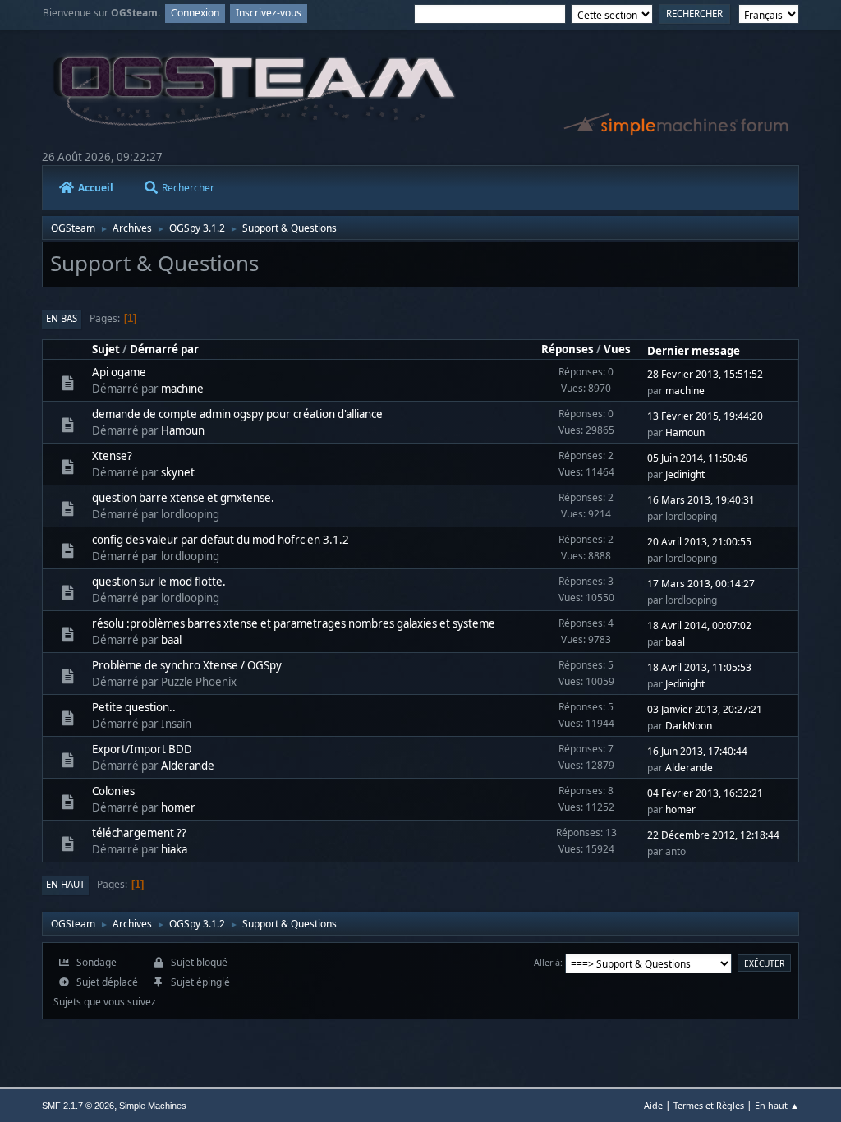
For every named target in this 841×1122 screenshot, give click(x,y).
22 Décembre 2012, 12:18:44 (713, 835)
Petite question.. (134, 707)
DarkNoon (688, 726)
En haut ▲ (777, 1105)
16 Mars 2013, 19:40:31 (701, 500)
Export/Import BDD (142, 749)
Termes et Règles (708, 1105)
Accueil (95, 188)
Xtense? (112, 455)
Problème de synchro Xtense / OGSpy (187, 665)
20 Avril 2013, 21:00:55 (699, 542)
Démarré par (164, 349)
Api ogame (119, 372)
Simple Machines (152, 1106)
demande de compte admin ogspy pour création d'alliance (237, 414)
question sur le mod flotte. (159, 581)
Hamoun (183, 430)
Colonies (113, 791)
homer (178, 807)
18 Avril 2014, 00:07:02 (699, 625)
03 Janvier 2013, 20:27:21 (704, 709)
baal (171, 639)
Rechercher (188, 188)
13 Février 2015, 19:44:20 (705, 416)
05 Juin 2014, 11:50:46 (697, 458)
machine (182, 388)
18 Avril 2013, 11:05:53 (699, 667)
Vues (617, 349)
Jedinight (685, 474)
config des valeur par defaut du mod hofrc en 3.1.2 (220, 539)
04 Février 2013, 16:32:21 (705, 793)
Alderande (187, 765)
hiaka (174, 849)
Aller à (547, 962)
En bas (61, 318)
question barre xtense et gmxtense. (183, 497)
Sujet (106, 349)
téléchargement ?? (139, 832)
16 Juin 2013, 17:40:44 (697, 751)
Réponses (567, 349)
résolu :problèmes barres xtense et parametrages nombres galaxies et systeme (293, 623)
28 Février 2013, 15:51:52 (705, 374)
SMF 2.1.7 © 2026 (78, 1106)
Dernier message (693, 350)
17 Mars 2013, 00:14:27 (701, 584)
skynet (178, 472)
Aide (653, 1105)
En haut (65, 884)
